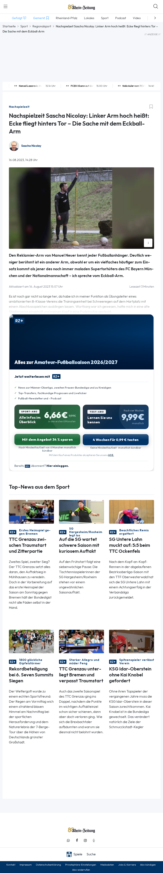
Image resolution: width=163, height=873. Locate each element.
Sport (24, 26)
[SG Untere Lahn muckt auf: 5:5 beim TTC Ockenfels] (131, 511)
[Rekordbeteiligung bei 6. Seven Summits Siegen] (31, 641)
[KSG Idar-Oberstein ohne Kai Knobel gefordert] (131, 641)
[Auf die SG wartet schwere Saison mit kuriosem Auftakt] (81, 511)
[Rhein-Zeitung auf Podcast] (94, 840)
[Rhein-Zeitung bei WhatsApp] (68, 840)
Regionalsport (41, 26)
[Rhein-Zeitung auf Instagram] (85, 840)
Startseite (9, 26)
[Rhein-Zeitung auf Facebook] (77, 840)
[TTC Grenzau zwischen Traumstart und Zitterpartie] (31, 511)
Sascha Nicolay (31, 146)
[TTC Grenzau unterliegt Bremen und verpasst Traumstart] (81, 641)
